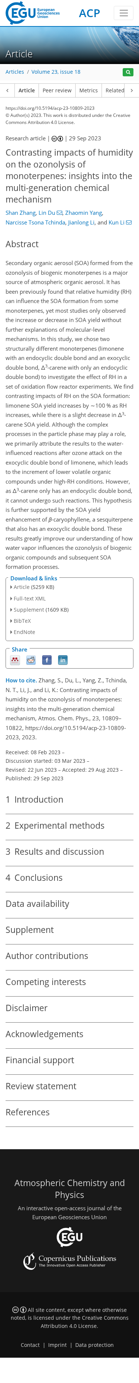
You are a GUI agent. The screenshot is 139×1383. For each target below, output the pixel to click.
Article (27, 90)
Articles (15, 71)
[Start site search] (128, 72)
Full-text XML (30, 598)
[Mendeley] (15, 659)
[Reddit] (31, 659)
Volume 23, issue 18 (56, 71)
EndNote (24, 631)
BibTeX (22, 620)
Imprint (57, 1345)
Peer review (57, 90)
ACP (89, 12)
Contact (30, 1345)
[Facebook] (47, 659)
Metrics (88, 90)
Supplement (29, 609)
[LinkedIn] (63, 659)
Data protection (94, 1345)
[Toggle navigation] (123, 13)
